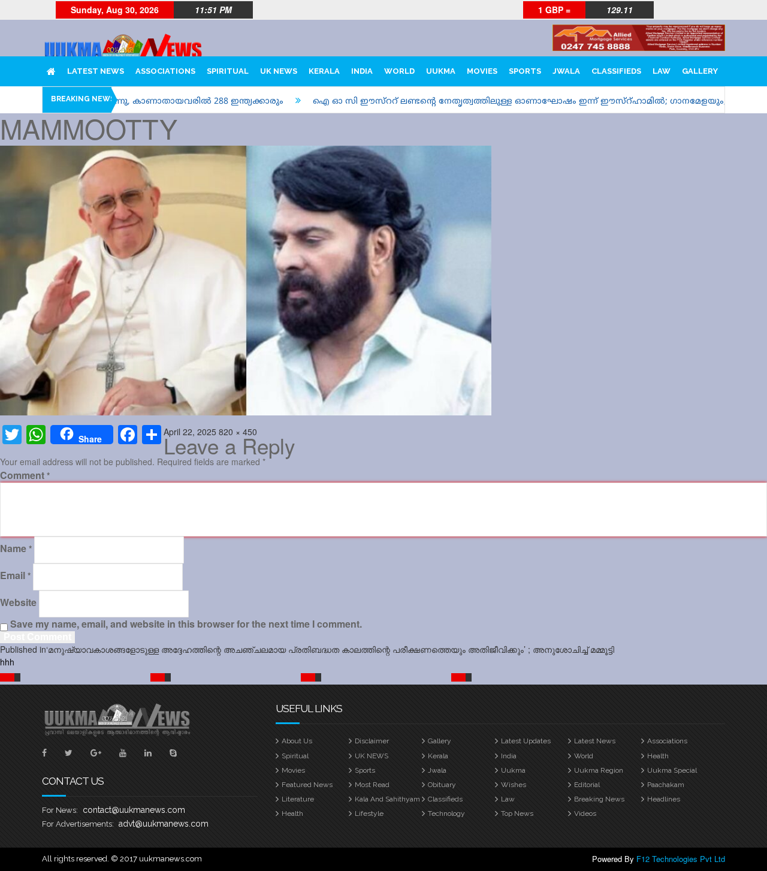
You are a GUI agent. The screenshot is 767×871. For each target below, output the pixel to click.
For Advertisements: (78, 823)
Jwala (437, 770)
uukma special (672, 770)
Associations (667, 741)
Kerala (438, 756)
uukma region (598, 770)
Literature (298, 799)
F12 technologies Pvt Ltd (680, 858)
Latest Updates (526, 741)
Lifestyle (369, 813)
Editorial (587, 784)
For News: (60, 810)
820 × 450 (238, 432)
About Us (297, 741)
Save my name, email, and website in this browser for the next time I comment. (186, 624)
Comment (25, 475)
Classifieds (445, 799)
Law (508, 799)
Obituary (442, 784)
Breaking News (599, 799)
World (583, 756)
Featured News (307, 784)
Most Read (372, 784)
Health (658, 756)
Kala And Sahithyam (387, 799)
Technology (446, 813)
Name (16, 548)
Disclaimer (372, 741)
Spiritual (295, 756)
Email (15, 575)
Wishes (513, 784)
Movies (293, 770)
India (509, 756)
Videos (585, 813)
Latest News (594, 741)
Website (18, 602)
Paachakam (665, 784)
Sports (365, 770)
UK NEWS (371, 756)
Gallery (439, 741)
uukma (513, 770)
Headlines (663, 799)
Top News (517, 813)
